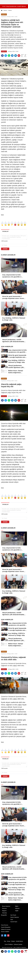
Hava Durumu (4, 925)
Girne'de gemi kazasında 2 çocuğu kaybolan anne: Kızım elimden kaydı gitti (13, 297)
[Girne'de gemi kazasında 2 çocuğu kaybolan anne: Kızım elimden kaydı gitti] (14, 287)
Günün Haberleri (14, 917)
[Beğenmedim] (12, 222)
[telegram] (12, 55)
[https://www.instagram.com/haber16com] (8, 935)
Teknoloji (4, 912)
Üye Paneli (13, 915)
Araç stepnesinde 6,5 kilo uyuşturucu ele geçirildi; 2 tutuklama (11, 276)
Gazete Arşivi (13, 921)
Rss (5, 941)
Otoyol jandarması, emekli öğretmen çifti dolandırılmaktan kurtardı (13, 341)
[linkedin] (15, 55)
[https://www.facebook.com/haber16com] (2, 935)
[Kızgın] (15, 222)
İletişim (13, 941)
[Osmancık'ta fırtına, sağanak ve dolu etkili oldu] (14, 685)
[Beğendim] (2, 222)
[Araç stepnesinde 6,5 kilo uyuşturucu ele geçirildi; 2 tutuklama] (14, 265)
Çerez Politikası (9, 944)
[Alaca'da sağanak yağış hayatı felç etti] (14, 412)
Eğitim (16, 906)
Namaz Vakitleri (5, 931)
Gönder (5, 249)
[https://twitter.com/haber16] (5, 935)
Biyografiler (4, 915)
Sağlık (16, 910)
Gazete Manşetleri (5, 927)
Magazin (4, 910)
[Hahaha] (18, 222)
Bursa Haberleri (6, 906)
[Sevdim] (9, 222)
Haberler (5, 10)
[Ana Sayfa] (1, 10)
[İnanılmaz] (21, 222)
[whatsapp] (9, 55)
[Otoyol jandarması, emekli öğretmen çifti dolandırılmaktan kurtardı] (14, 330)
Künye (8, 941)
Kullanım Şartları (18, 944)
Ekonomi (4, 908)
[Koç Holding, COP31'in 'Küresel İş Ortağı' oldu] (14, 309)
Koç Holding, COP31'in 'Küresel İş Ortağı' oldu (13, 319)
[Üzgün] (25, 222)
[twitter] (5, 55)
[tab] (5, 231)
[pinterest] (19, 55)
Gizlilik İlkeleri (19, 941)
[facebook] (2, 55)
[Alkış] (5, 222)
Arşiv (11, 919)
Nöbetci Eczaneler (5, 929)
